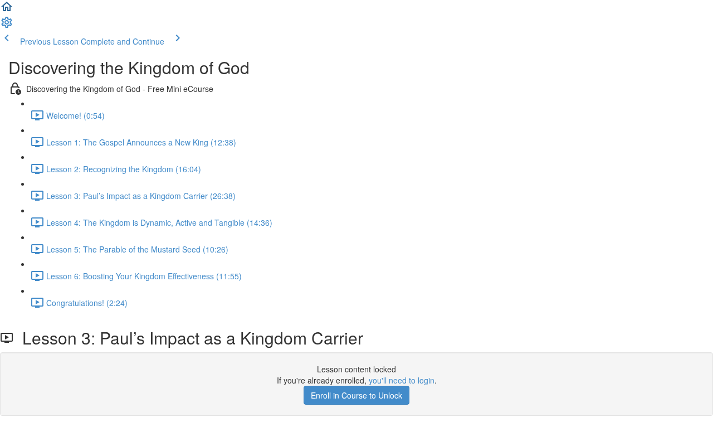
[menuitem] (6, 25)
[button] (6, 10)
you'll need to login (401, 380)
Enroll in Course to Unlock (356, 395)
